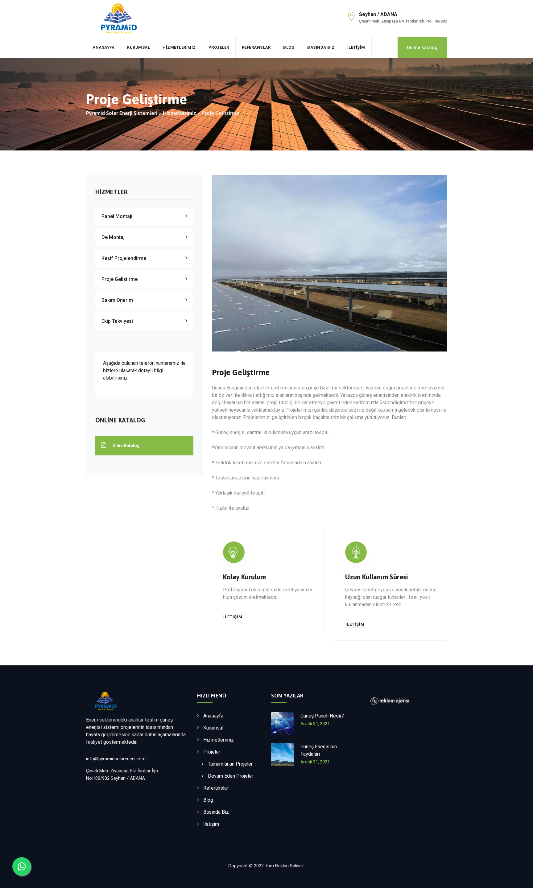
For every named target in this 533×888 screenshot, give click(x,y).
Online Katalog (422, 47)
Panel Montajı (116, 216)
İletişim (356, 47)
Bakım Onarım (117, 300)
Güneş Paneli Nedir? (322, 716)
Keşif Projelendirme (123, 258)
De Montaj (113, 237)
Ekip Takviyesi (117, 321)
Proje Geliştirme (119, 279)
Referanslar (256, 47)
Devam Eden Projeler (230, 776)
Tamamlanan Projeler (230, 764)
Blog (289, 47)
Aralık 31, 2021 (315, 723)
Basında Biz (321, 47)
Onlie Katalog (126, 445)
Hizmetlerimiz (179, 47)
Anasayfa (103, 47)
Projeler (219, 47)
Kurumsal (138, 47)
